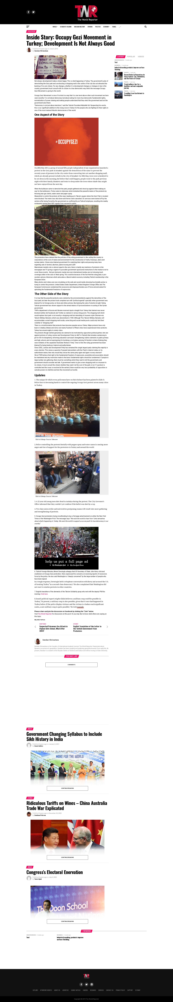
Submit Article (75, 990)
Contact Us (109, 990)
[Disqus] (71, 692)
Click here (44, 594)
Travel (114, 27)
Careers (85, 990)
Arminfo (80, 607)
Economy (106, 27)
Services (101, 990)
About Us (57, 990)
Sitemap (137, 990)
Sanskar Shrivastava (41, 51)
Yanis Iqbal (38, 879)
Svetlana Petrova (40, 815)
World (55, 27)
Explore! (35, 990)
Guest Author (38, 746)
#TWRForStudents (46, 990)
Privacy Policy (120, 990)
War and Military (79, 27)
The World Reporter (45, 614)
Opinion (90, 27)
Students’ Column (65, 27)
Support (130, 990)
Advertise (65, 990)
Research (93, 990)
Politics (98, 27)
